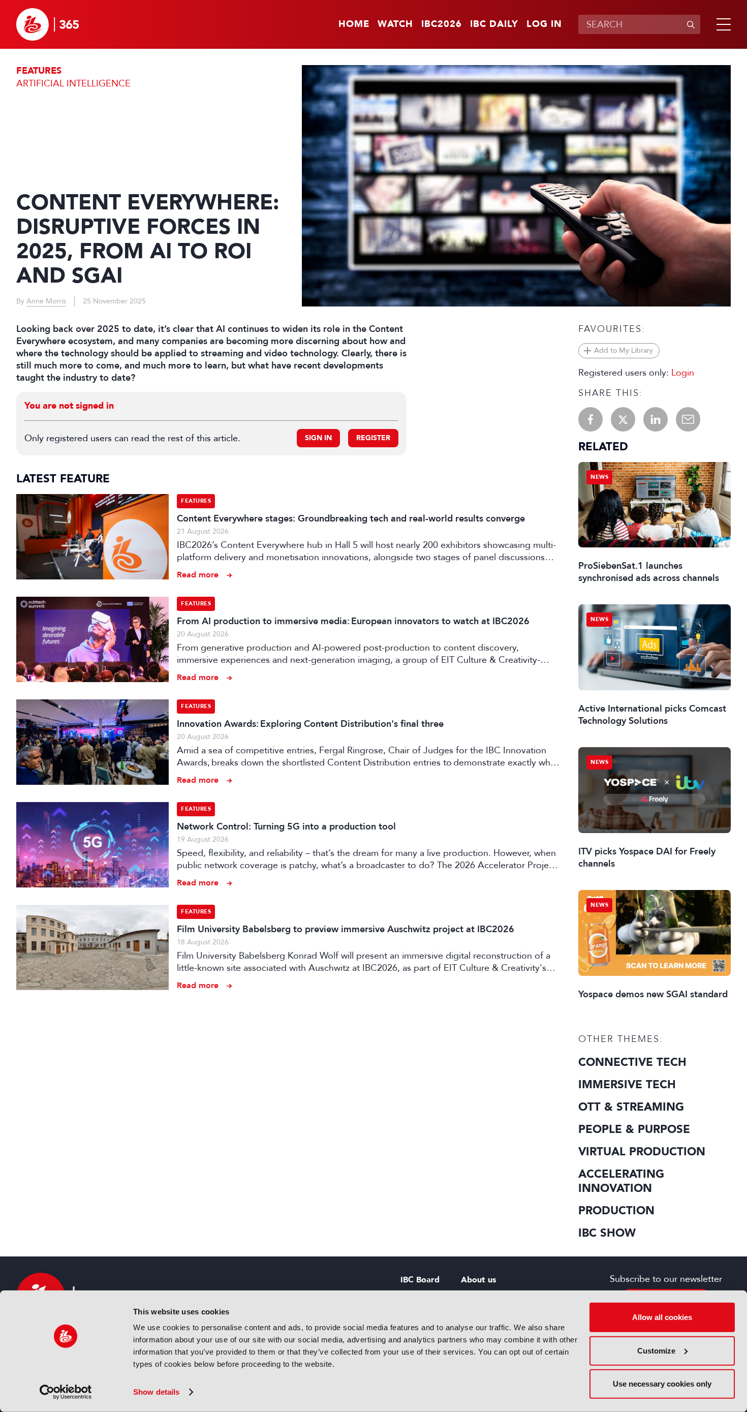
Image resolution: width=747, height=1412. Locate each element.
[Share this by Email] (688, 419)
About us (478, 1279)
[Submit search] (690, 24)
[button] (721, 24)
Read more (198, 574)
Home (353, 24)
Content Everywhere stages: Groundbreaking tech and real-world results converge (351, 518)
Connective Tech (632, 1062)
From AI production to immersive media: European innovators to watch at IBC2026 (353, 621)
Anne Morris (46, 301)
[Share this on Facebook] (590, 419)
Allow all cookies (662, 1317)
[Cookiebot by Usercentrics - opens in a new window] (65, 1392)
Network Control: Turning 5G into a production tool (286, 826)
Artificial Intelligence (73, 83)
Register (373, 438)
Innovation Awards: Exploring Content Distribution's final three (310, 724)
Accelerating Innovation (621, 1181)
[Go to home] (47, 24)
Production (616, 1210)
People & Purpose (634, 1129)
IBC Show (607, 1233)
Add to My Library (623, 350)
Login (682, 372)
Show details (156, 1392)
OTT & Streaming (631, 1107)
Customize (656, 1350)
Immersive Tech (627, 1084)
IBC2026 (441, 24)
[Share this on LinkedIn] (655, 419)
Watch (395, 24)
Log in (544, 24)
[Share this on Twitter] (623, 419)
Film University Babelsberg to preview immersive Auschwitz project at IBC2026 (345, 929)
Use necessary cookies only (662, 1383)
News (599, 477)
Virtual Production (641, 1151)
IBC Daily (494, 24)
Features (38, 71)
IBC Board (420, 1279)
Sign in (318, 438)
